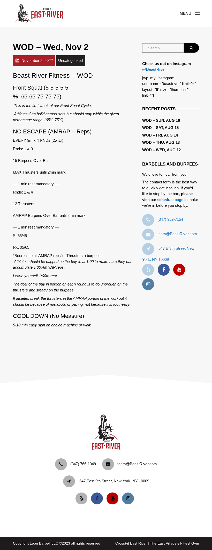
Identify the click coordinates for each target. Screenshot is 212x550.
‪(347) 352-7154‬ (170, 219)
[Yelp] (149, 270)
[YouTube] (180, 270)
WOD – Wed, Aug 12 (161, 150)
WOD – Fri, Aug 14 (160, 135)
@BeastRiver (154, 69)
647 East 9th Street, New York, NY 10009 (114, 481)
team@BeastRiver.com (177, 234)
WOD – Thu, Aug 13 (161, 142)
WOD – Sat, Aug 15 (160, 127)
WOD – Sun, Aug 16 (161, 120)
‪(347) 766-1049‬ (83, 464)
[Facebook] (165, 270)
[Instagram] (149, 284)
